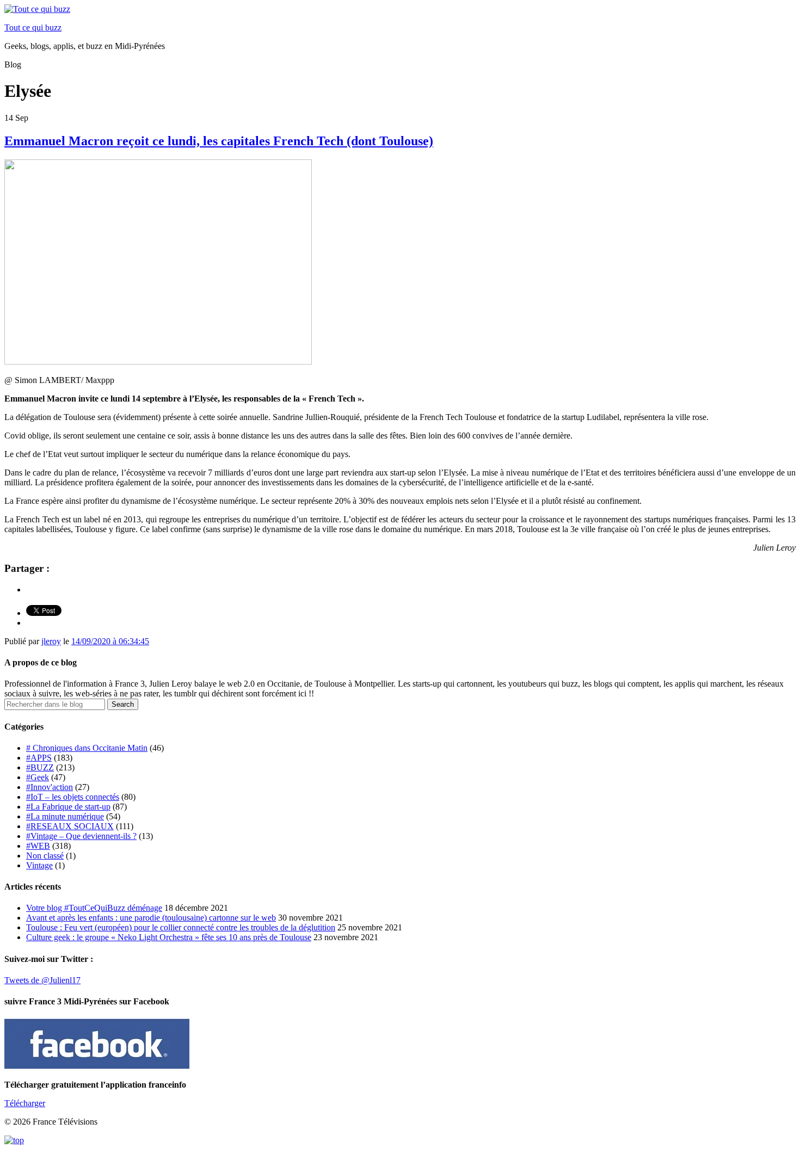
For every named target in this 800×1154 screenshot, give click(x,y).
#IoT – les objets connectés (72, 796)
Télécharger (24, 1103)
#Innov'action (49, 787)
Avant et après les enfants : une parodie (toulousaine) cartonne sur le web (151, 917)
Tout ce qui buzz (32, 27)
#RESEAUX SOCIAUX (70, 826)
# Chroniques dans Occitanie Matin (86, 747)
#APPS (39, 757)
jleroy (51, 641)
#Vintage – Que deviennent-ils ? (81, 836)
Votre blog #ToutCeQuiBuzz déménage (94, 907)
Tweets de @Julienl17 (42, 980)
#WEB (38, 845)
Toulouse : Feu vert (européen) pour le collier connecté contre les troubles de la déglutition (180, 927)
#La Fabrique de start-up (68, 806)
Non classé (45, 855)
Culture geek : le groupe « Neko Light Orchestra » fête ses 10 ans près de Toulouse (168, 937)
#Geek (37, 777)
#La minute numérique (65, 816)
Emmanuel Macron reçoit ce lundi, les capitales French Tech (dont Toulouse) (218, 141)
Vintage (39, 865)
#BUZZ (40, 767)
